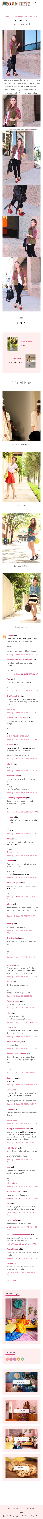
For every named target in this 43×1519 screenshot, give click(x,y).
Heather (10, 1263)
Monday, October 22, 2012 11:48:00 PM (22, 691)
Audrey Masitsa (13, 775)
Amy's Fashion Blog (14, 1041)
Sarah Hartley (12, 1220)
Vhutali (9, 764)
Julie (8, 1013)
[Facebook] (7, 1359)
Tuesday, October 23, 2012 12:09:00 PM (21, 958)
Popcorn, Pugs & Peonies (16, 1053)
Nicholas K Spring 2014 (21, 445)
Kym (8, 1167)
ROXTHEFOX (12, 1148)
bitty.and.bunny (12, 1183)
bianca (9, 982)
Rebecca (10, 860)
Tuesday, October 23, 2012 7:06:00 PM (22, 1104)
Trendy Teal (11, 709)
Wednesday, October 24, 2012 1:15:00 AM (22, 1214)
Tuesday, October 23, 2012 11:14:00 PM (22, 1186)
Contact (18, 1508)
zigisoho (30, 129)
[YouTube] (22, 1359)
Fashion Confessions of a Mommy (19, 659)
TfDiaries (26, 1516)
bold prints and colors (14, 16)
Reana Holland (12, 1249)
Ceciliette (10, 1078)
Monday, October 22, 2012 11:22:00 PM (22, 654)
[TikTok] (18, 1359)
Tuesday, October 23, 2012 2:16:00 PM (22, 976)
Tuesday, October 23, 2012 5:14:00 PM (22, 1048)
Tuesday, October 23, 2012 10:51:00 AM (21, 917)
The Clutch (21, 505)
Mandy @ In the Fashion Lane (18, 1128)
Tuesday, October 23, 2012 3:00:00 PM (22, 996)
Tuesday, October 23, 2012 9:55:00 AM (22, 855)
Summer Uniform (21, 566)
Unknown (10, 635)
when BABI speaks (14, 882)
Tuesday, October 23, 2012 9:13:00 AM (22, 833)
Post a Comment (11, 1280)
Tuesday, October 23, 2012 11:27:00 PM (22, 1198)
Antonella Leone (13, 1001)
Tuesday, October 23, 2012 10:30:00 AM (21, 897)
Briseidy (10, 923)
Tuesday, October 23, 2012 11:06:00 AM (21, 931)
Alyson (9, 904)
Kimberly (10, 744)
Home (9, 1508)
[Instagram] (11, 1359)
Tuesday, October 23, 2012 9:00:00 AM (22, 812)
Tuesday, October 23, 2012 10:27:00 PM (21, 1160)
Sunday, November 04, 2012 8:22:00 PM (21, 1273)
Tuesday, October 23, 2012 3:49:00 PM (22, 1022)
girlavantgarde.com (14, 1120)
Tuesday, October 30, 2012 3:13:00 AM (22, 1258)
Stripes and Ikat (21, 627)
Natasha (10, 1027)
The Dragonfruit (13, 696)
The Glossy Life (12, 852)
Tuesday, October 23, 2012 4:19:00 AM (22, 739)
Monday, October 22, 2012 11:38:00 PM (22, 674)
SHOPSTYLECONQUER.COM (18, 736)
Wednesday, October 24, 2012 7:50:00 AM (22, 1228)
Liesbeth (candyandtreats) (17, 797)
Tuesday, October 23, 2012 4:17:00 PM (22, 1036)
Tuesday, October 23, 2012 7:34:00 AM (22, 770)
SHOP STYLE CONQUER (16, 717)
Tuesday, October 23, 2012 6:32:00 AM (22, 759)
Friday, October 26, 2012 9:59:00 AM (21, 1244)
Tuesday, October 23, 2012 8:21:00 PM (22, 1123)
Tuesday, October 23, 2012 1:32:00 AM (22, 712)
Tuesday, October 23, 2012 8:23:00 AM (22, 792)
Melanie (10, 817)
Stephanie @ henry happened (18, 1234)
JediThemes (37, 1516)
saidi (9, 1203)
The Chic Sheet (13, 938)
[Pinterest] (14, 1359)
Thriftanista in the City (15, 1191)
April (9, 679)
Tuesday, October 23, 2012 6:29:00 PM (22, 1073)
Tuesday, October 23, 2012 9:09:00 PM (22, 1143)
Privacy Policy (30, 1508)
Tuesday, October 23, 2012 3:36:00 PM (22, 1008)
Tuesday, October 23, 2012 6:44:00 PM (22, 1084)
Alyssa (9, 839)
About (21, 1512)
